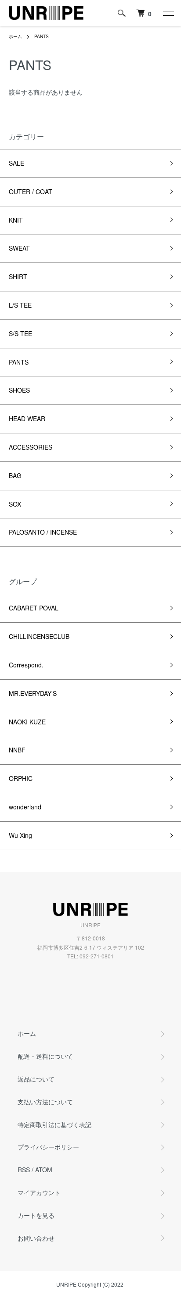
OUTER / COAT (30, 191)
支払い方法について (45, 1101)
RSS (24, 1169)
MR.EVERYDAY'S (33, 693)
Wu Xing (20, 835)
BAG (15, 475)
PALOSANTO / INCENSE (43, 532)
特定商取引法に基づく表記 (54, 1124)
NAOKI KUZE (27, 721)
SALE (16, 163)
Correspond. (26, 664)
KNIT (16, 220)
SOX (15, 504)
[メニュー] (168, 13)
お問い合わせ (36, 1238)
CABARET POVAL (33, 607)
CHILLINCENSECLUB (39, 636)
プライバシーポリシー (48, 1146)
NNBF (17, 749)
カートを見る (36, 1215)
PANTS (41, 36)
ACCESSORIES (30, 447)
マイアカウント (39, 1192)
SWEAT (19, 248)
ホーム (15, 36)
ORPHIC (21, 778)
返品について (36, 1079)
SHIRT (18, 276)
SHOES (19, 390)
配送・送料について (45, 1056)
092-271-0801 (97, 956)
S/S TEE (20, 333)
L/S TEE (20, 305)
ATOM (43, 1169)
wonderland (25, 806)
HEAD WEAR (27, 418)
